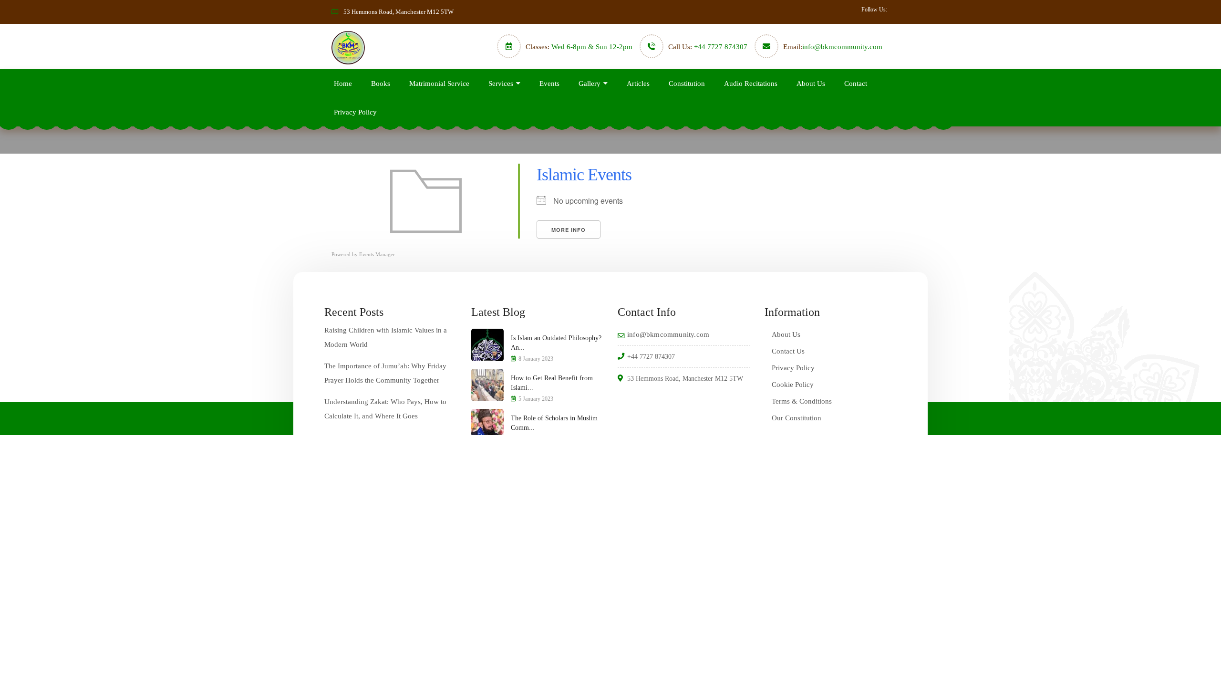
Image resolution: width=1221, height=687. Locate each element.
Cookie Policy (793, 384)
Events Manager (377, 254)
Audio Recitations (750, 83)
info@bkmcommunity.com (842, 47)
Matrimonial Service (439, 83)
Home (343, 83)
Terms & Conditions (802, 401)
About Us (811, 83)
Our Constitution (796, 418)
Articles (638, 83)
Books (380, 83)
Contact (855, 83)
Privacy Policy (355, 112)
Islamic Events (584, 174)
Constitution (687, 83)
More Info (568, 229)
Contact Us (788, 351)
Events (549, 83)
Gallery (589, 83)
